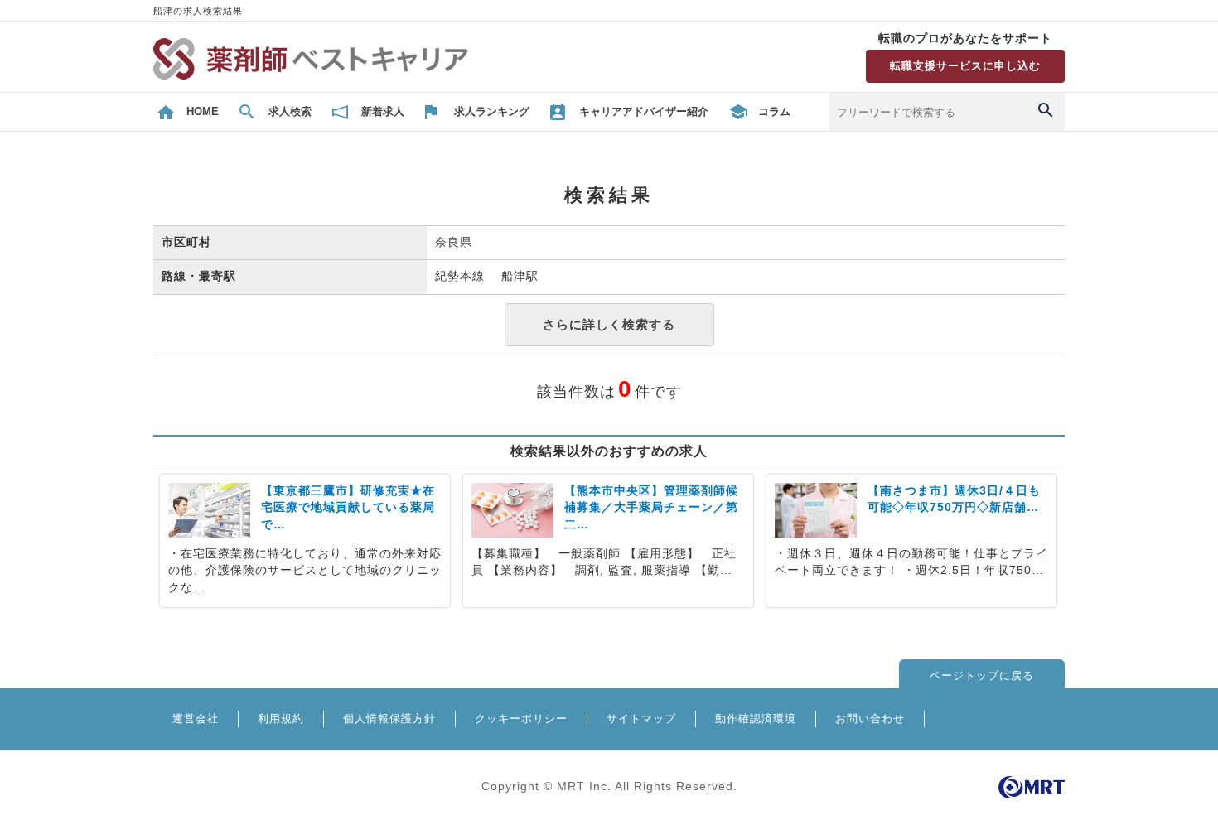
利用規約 (281, 718)
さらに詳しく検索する (609, 324)
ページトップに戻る (982, 675)
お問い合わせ (870, 718)
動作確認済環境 (755, 718)
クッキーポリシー (521, 718)
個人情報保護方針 (389, 718)
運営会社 (195, 718)
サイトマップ (641, 718)
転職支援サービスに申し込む (965, 66)
